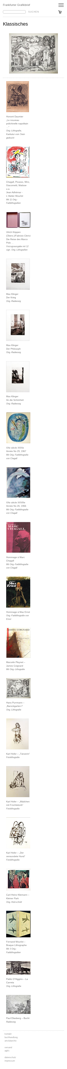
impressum (10, 1061)
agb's (7, 1050)
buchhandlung (11, 1037)
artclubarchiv (11, 1041)
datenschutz (10, 1057)
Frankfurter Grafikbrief (16, 5)
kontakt (8, 1034)
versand (8, 1047)
